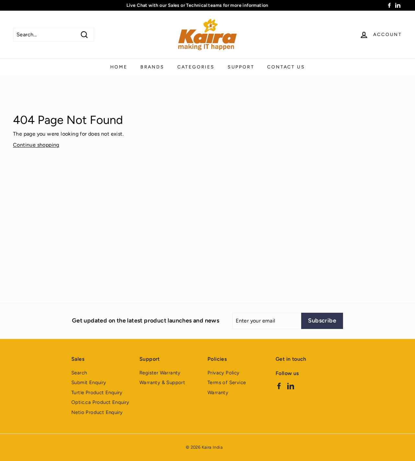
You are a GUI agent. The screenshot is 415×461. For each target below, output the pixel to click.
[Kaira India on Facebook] (279, 386)
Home (118, 67)
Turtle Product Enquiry (97, 392)
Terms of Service (227, 382)
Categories (196, 67)
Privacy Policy (224, 373)
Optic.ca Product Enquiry (100, 402)
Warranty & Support (162, 382)
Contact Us (286, 67)
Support (241, 67)
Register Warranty (160, 373)
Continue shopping (36, 145)
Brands (152, 67)
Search (79, 373)
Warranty (218, 392)
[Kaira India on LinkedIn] (290, 386)
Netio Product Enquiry (97, 412)
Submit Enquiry (88, 382)
